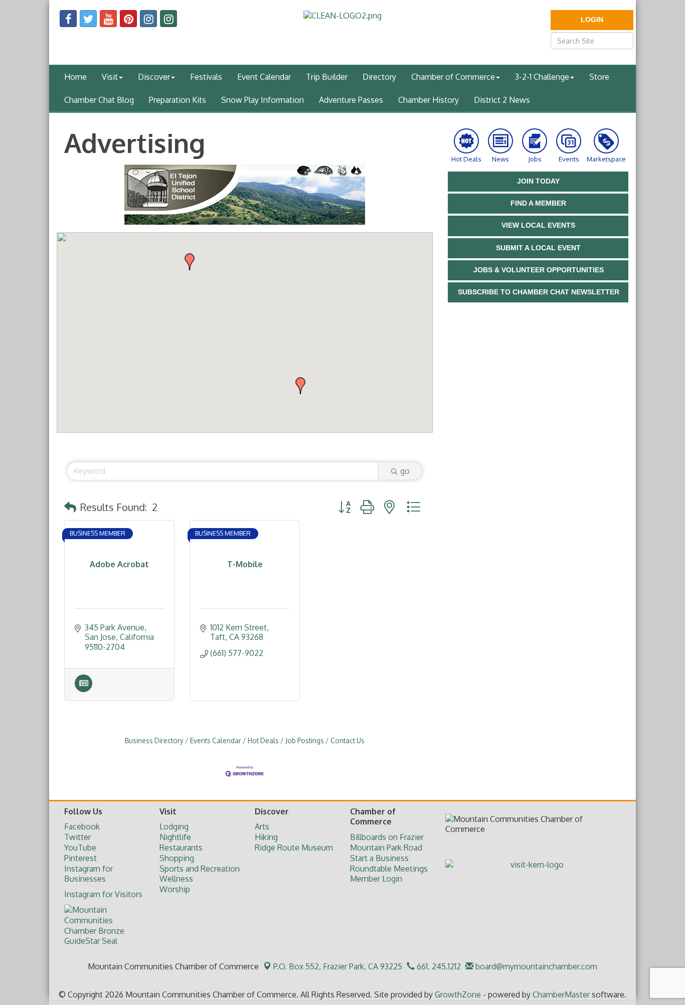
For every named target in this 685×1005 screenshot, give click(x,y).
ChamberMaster (561, 994)
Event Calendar (264, 77)
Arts (262, 826)
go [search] (405, 471)
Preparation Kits (177, 100)
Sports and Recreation (199, 869)
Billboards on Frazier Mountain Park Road (387, 842)
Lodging (174, 826)
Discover (154, 77)
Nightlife (175, 837)
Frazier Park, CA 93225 (337, 966)
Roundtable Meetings (389, 869)
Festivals (206, 77)
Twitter (77, 837)
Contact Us (347, 740)
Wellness (176, 879)
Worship (174, 889)
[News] (83, 689)
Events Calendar (215, 740)
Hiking (266, 837)
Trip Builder (327, 77)
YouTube (80, 848)
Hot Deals (263, 740)
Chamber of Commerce (453, 77)
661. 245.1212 (438, 966)
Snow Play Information (262, 100)
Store (599, 77)
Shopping (176, 858)
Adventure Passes (351, 100)
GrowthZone (458, 994)
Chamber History (428, 100)
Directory (379, 77)
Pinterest (80, 858)
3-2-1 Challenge (542, 77)
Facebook (82, 826)
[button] (300, 385)
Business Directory (154, 740)
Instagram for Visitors (103, 894)
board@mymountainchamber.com (535, 966)
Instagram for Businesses (88, 874)
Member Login (376, 879)
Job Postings (304, 740)
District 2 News (502, 100)
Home (75, 77)
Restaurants (181, 848)
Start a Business (379, 858)
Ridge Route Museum (294, 848)
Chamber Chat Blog (99, 100)
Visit (110, 77)
